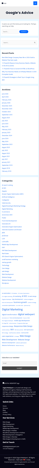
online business (12, 323)
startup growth (6, 262)
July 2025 (5, 121)
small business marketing (10, 259)
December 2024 (7, 135)
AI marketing (17, 296)
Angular (4, 191)
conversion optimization (8, 305)
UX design (16, 336)
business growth (20, 302)
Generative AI (6, 224)
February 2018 (6, 171)
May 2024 (5, 141)
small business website (14, 333)
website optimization (21, 343)
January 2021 (6, 162)
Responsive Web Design (23, 326)
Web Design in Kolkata (10, 430)
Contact (5, 412)
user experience (8, 336)
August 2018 (6, 168)
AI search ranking (7, 185)
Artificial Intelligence (8, 197)
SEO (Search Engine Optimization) (12, 256)
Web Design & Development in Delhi (14, 439)
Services (5, 408)
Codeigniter (5, 200)
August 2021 (6, 156)
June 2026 (5, 94)
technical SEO (24, 333)
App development (17, 299)
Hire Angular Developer (7, 320)
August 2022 (6, 153)
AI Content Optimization (23, 293)
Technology (5, 265)
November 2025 (7, 109)
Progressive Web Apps (22, 323)
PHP (3, 247)
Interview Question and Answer (12, 230)
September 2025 (7, 115)
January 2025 (6, 132)
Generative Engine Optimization (12, 227)
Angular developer (6, 299)
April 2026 (5, 97)
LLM (3, 238)
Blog (4, 410)
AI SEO (4, 188)
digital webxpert (26, 314)
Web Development (8, 274)
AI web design (32, 296)
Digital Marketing (7, 209)
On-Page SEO (5, 323)
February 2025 (6, 129)
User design (5, 268)
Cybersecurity (6, 203)
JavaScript (5, 235)
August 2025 (6, 118)
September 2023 (7, 144)
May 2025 (5, 126)
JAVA (3, 233)
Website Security (20, 345)
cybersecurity (27, 305)
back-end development (7, 302)
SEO (12, 329)
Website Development (9, 280)
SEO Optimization (29, 330)
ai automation (6, 293)
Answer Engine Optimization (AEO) (12, 194)
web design (5, 271)
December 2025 (7, 106)
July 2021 (5, 159)
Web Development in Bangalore (13, 435)
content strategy (32, 302)
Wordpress (5, 283)
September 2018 (7, 165)
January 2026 (6, 103)
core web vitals (19, 305)
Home (5, 406)
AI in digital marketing (7, 296)
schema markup (6, 329)
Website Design (7, 277)
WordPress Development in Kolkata (14, 433)
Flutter (4, 218)
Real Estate (5, 253)
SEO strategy (5, 332)
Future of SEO (26, 318)
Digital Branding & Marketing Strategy (13, 206)
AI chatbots (14, 293)
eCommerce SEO (7, 215)
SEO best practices (19, 329)
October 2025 (6, 112)
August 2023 (6, 147)
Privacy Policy (7, 414)
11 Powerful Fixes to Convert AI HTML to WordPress (18, 69)
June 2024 (5, 138)
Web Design (25, 336)
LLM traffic (5, 241)
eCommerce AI (5, 318)
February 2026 (6, 100)
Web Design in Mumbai (10, 437)
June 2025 (5, 123)
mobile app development (22, 320)
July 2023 (5, 150)
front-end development (16, 318)
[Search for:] (10, 32)
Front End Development (9, 221)
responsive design (7, 326)
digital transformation (9, 315)
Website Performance (8, 345)
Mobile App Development (10, 244)
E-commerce (6, 212)
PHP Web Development (9, 250)
